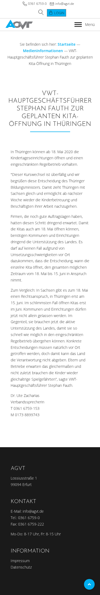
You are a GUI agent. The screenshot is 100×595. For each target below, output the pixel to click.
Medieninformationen (43, 50)
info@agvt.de (64, 3)
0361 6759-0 (37, 3)
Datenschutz (21, 567)
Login (59, 12)
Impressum (20, 560)
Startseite (66, 44)
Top (89, 584)
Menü (90, 24)
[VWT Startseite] (19, 25)
